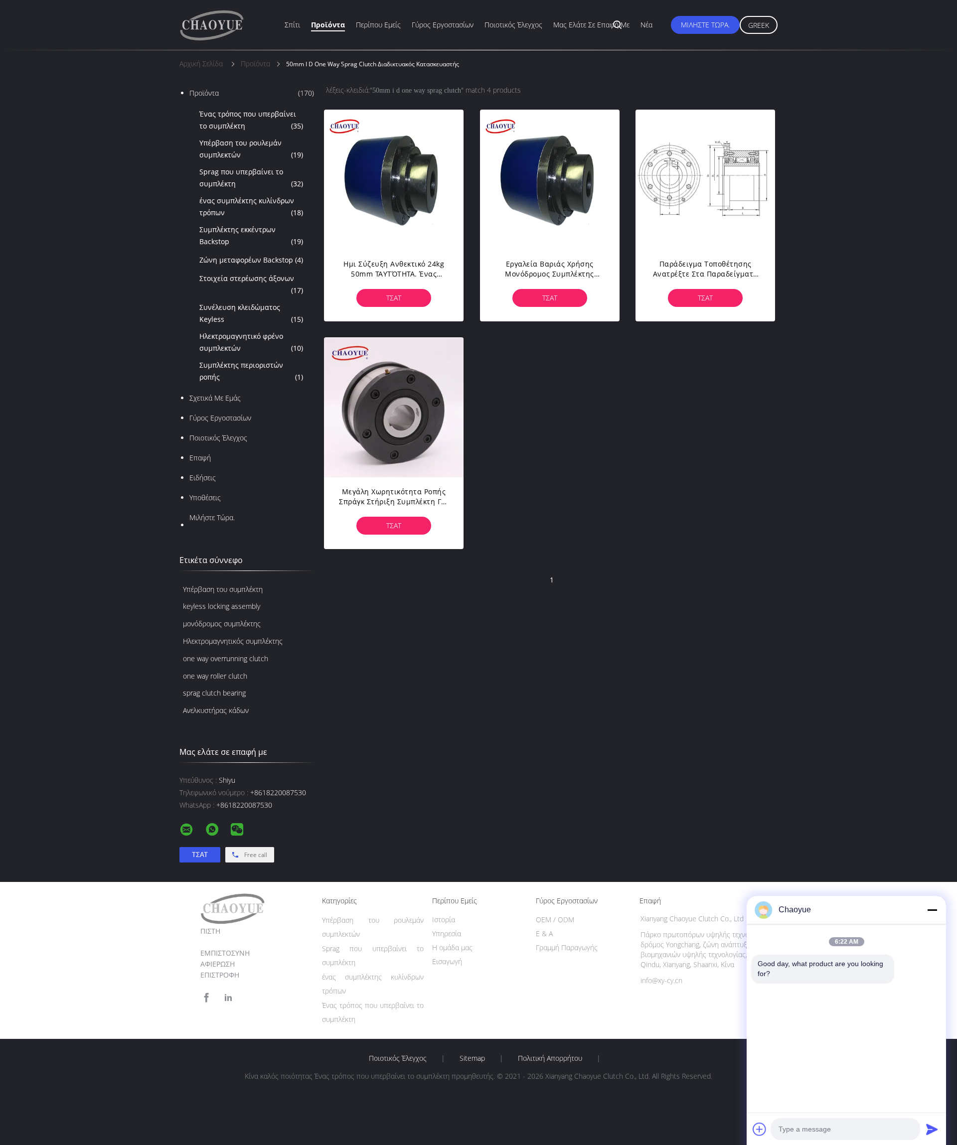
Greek (758, 25)
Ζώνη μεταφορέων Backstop (251, 260)
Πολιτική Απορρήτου (550, 1058)
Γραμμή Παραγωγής (567, 947)
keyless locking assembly (221, 606)
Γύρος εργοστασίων (443, 24)
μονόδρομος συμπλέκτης (222, 623)
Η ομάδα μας (452, 947)
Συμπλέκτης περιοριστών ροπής (251, 371)
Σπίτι (292, 24)
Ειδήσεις (202, 477)
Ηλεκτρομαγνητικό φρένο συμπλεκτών (251, 342)
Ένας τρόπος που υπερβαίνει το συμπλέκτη (251, 120)
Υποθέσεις (205, 497)
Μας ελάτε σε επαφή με (591, 24)
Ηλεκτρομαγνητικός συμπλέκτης (233, 641)
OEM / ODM (555, 919)
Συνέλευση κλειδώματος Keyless (251, 313)
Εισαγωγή (447, 961)
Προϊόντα (328, 24)
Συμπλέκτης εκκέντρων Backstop (251, 235)
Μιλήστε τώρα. (705, 24)
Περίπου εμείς (378, 24)
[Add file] (760, 1129)
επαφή (200, 457)
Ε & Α (544, 933)
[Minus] (932, 910)
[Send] (932, 1129)
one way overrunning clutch (225, 658)
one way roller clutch (215, 676)
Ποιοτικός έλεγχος (513, 24)
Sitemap (472, 1058)
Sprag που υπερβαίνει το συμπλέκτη (251, 177)
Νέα (646, 24)
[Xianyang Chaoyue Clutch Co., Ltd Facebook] (206, 998)
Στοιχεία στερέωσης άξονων (251, 284)
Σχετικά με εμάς (215, 398)
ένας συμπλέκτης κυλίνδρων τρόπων (251, 206)
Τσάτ (393, 297)
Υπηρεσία (446, 933)
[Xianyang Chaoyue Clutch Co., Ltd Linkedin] (228, 998)
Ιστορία (443, 919)
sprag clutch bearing (214, 693)
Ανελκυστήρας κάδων (216, 710)
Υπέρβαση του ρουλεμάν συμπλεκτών (251, 148)
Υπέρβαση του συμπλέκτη (223, 589)
